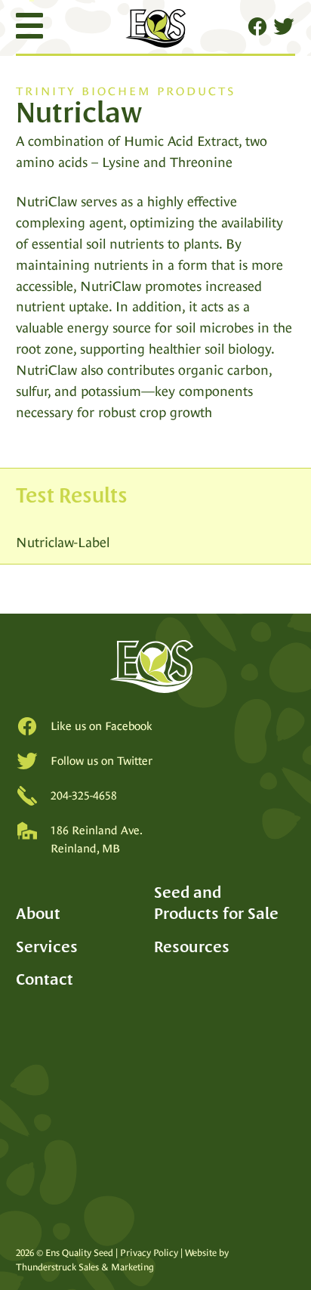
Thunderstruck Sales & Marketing (85, 1267)
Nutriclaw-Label (62, 542)
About (38, 913)
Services (47, 946)
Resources (191, 946)
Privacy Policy (149, 1252)
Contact (44, 979)
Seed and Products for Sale (216, 902)
